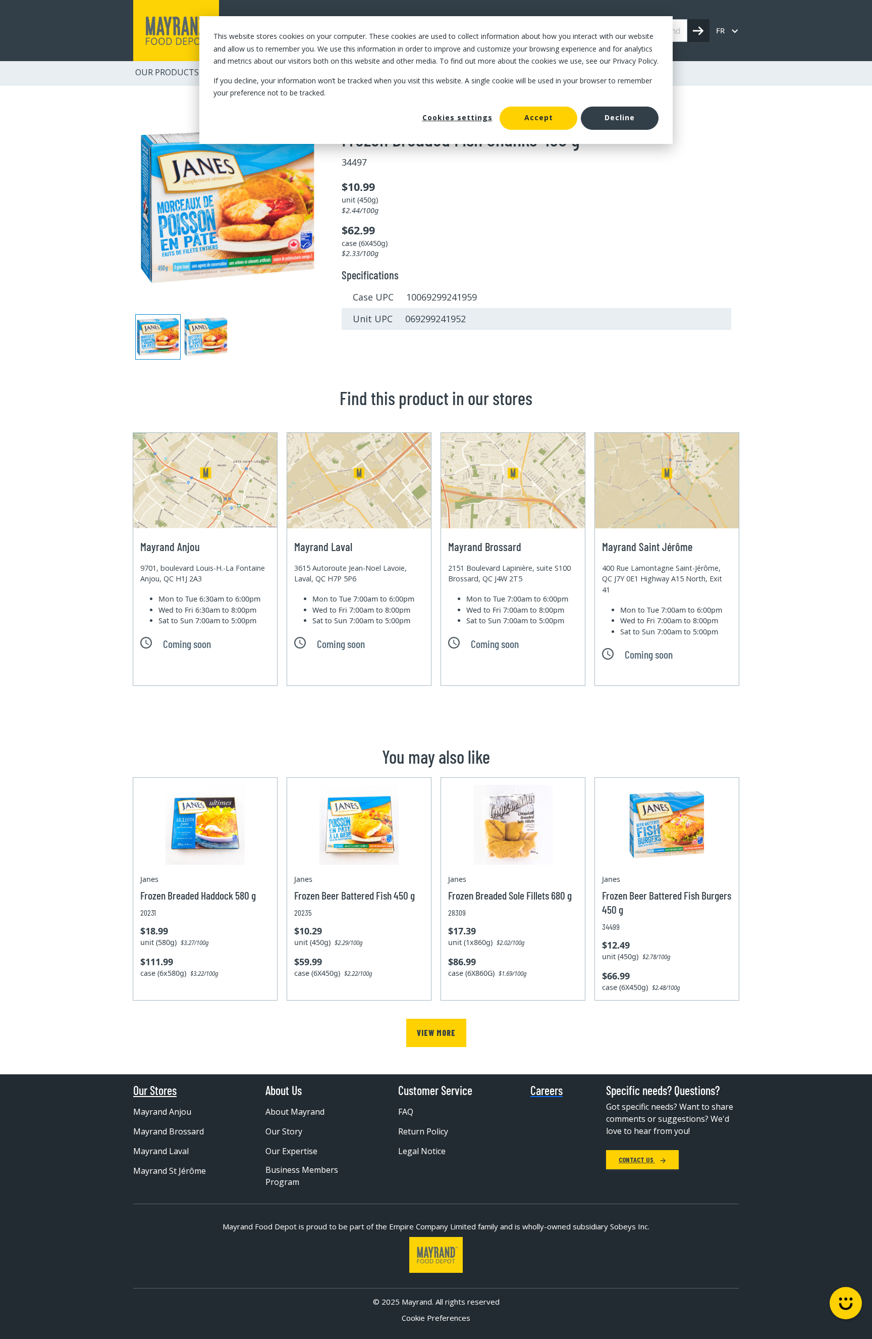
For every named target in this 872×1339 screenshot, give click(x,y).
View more (436, 1032)
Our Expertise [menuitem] (291, 1151)
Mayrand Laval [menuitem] (161, 1151)
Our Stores (155, 1090)
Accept (538, 117)
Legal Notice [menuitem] (422, 1151)
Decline (620, 117)
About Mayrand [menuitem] (294, 1111)
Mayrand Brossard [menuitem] (168, 1131)
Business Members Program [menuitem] (301, 1175)
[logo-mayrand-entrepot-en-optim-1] (176, 30)
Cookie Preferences (436, 1318)
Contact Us (637, 1159)
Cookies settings (457, 117)
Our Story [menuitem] (283, 1131)
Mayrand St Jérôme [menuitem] (169, 1170)
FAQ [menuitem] (405, 1111)
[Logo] (436, 1255)
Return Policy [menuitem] (423, 1131)
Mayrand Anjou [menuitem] (162, 1111)
